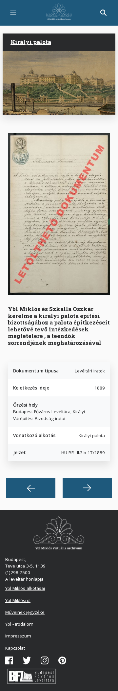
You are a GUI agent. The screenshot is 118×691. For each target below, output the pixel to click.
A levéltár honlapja (24, 579)
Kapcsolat (15, 648)
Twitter (27, 660)
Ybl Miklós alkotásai (25, 588)
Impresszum (18, 636)
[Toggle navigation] (13, 13)
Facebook (9, 660)
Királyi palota (30, 42)
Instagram (45, 660)
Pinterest (62, 660)
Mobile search (103, 12)
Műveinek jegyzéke (25, 612)
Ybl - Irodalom (19, 624)
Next (87, 488)
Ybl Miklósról (17, 600)
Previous (30, 488)
